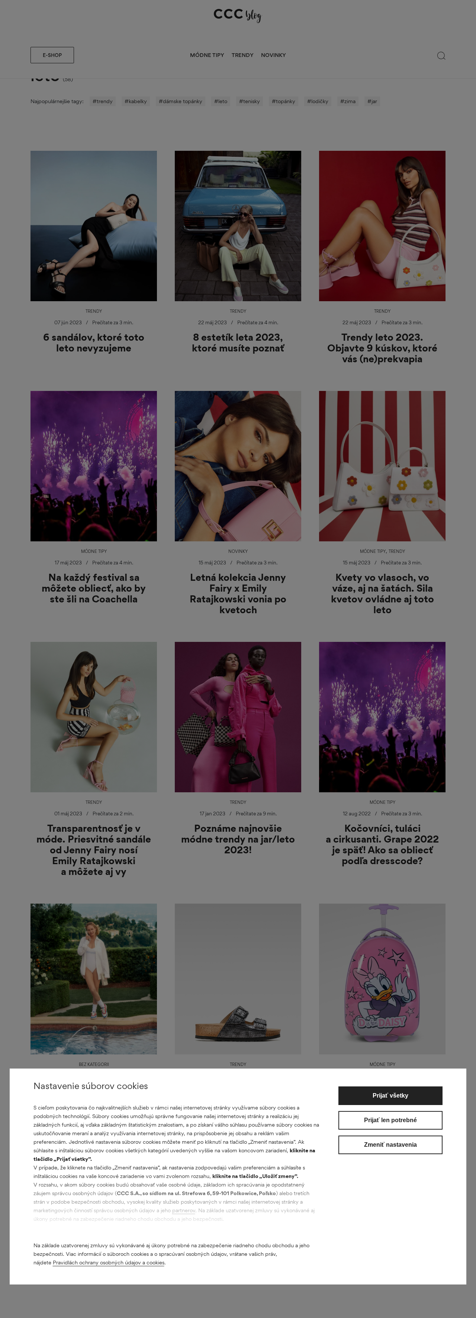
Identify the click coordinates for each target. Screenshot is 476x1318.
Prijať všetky (390, 1095)
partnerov (183, 1210)
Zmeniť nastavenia (390, 1145)
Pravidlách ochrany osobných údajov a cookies (108, 1262)
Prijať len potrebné (390, 1120)
